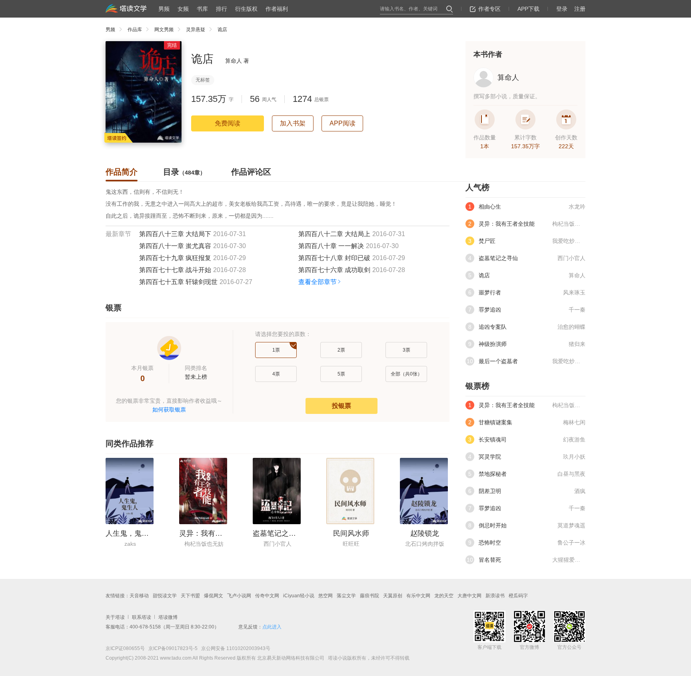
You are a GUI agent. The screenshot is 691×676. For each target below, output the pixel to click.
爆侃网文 (213, 595)
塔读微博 (168, 617)
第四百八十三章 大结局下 (175, 234)
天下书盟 (190, 595)
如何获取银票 (169, 409)
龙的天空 (443, 595)
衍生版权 (246, 9)
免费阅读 (227, 123)
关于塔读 (115, 617)
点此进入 (272, 627)
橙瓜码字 (518, 595)
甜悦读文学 (165, 595)
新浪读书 (495, 595)
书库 (202, 9)
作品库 (135, 29)
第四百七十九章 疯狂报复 (175, 257)
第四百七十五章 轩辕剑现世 (178, 281)
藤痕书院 (369, 595)
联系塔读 (141, 617)
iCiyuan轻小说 (298, 595)
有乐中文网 (418, 595)
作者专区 (489, 9)
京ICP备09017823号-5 (172, 648)
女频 (183, 9)
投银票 (341, 405)
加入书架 (293, 123)
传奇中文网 (267, 595)
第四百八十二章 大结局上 (334, 234)
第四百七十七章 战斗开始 (175, 269)
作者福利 (277, 9)
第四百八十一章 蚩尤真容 (175, 246)
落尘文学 (346, 595)
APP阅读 (342, 123)
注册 (579, 9)
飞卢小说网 (239, 595)
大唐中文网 (469, 595)
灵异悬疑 (195, 29)
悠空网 (325, 595)
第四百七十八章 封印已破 (334, 257)
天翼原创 (392, 595)
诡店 (222, 29)
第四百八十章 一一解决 (331, 246)
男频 (164, 9)
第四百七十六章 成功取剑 (334, 269)
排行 (221, 9)
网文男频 (164, 29)
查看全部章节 (317, 281)
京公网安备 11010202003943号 (234, 648)
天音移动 (139, 595)
